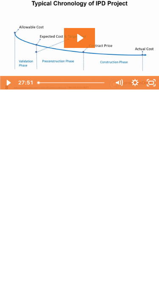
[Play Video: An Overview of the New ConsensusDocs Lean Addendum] (79, 38)
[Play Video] (8, 83)
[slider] (72, 83)
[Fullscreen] (151, 83)
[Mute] (119, 83)
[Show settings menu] (135, 83)
